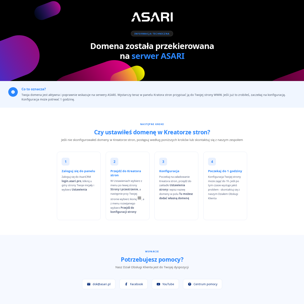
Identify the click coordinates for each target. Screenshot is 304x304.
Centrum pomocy (205, 284)
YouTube (168, 284)
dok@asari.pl (102, 284)
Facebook (136, 284)
